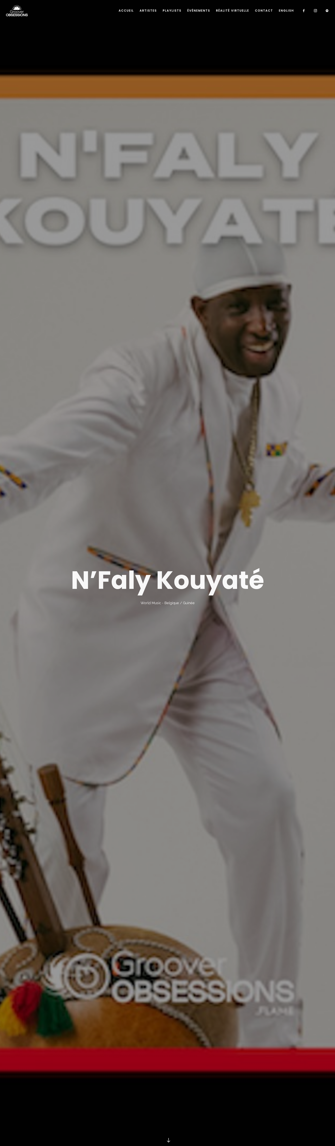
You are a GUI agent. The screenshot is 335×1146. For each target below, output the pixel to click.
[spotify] (327, 11)
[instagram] (316, 11)
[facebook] (304, 11)
